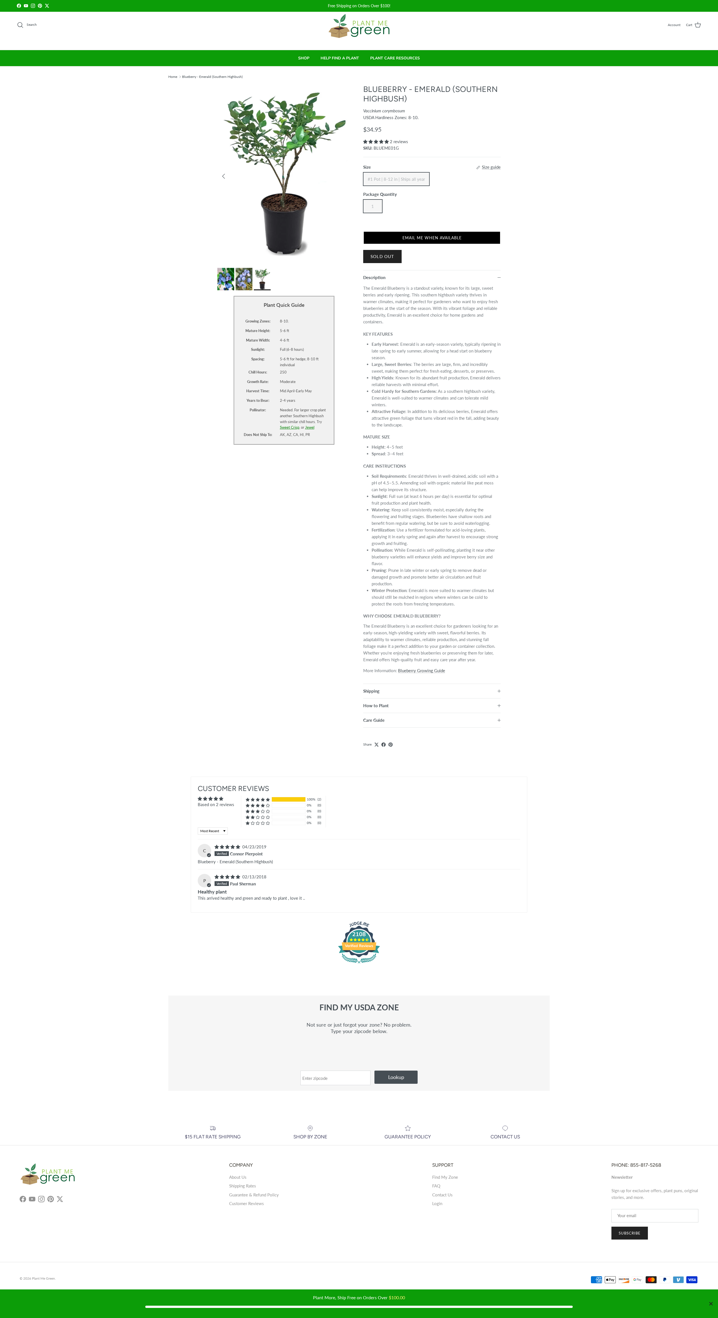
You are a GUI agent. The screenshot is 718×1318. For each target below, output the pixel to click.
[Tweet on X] (376, 744)
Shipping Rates (242, 1185)
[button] (376, 141)
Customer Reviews (246, 1203)
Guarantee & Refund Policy (254, 1194)
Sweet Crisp (289, 427)
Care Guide (374, 720)
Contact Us (442, 1194)
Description (374, 277)
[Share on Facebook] (383, 744)
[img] (228, 846)
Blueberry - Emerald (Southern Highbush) (212, 76)
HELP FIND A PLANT (340, 58)
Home (172, 76)
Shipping (371, 690)
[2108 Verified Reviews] (359, 964)
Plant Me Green (43, 1278)
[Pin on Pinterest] (390, 744)
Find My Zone (445, 1177)
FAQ (436, 1185)
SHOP (303, 58)
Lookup (396, 1077)
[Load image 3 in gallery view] (284, 173)
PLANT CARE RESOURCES (395, 58)
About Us (238, 1177)
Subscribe (630, 1233)
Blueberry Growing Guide (421, 670)
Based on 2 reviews (216, 804)
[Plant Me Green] (359, 28)
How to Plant (376, 705)
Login (437, 1203)
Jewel (309, 427)
